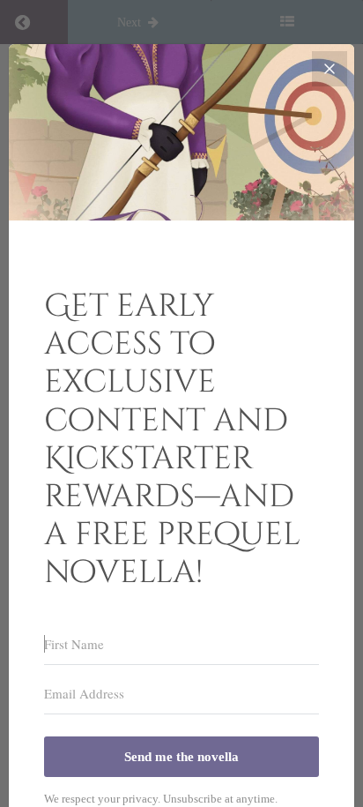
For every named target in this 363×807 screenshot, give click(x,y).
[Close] (329, 68)
